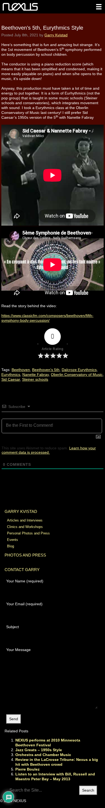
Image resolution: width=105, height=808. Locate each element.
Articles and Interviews (25, 520)
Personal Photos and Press (28, 533)
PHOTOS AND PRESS (25, 555)
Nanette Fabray (35, 374)
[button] (99, 7)
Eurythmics (10, 374)
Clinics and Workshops (25, 527)
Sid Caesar (10, 379)
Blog (10, 546)
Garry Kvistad (56, 35)
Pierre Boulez (27, 769)
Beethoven (21, 370)
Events (12, 540)
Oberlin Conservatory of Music (77, 374)
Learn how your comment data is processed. (49, 450)
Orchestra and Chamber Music (43, 755)
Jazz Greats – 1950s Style (38, 750)
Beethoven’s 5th (46, 370)
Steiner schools (35, 379)
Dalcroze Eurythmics (79, 370)
